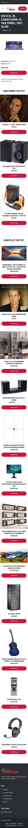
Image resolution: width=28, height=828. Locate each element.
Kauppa (22, 8)
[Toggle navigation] (3, 8)
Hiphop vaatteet (8, 792)
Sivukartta (20, 825)
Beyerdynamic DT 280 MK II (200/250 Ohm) (14, 745)
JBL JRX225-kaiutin (14, 614)
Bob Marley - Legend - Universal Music (14, 124)
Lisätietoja (14, 72)
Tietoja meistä (8, 799)
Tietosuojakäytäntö (10, 825)
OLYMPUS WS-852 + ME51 (14, 699)
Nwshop (6, 789)
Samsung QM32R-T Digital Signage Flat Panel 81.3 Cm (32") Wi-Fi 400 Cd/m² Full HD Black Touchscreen (14, 267)
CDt (10, 30)
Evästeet (20, 823)
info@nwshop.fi (5, 2)
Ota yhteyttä (13, 823)
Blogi (5, 802)
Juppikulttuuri (8, 795)
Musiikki (5, 30)
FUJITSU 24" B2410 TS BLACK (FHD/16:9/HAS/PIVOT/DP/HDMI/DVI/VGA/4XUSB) (14, 484)
